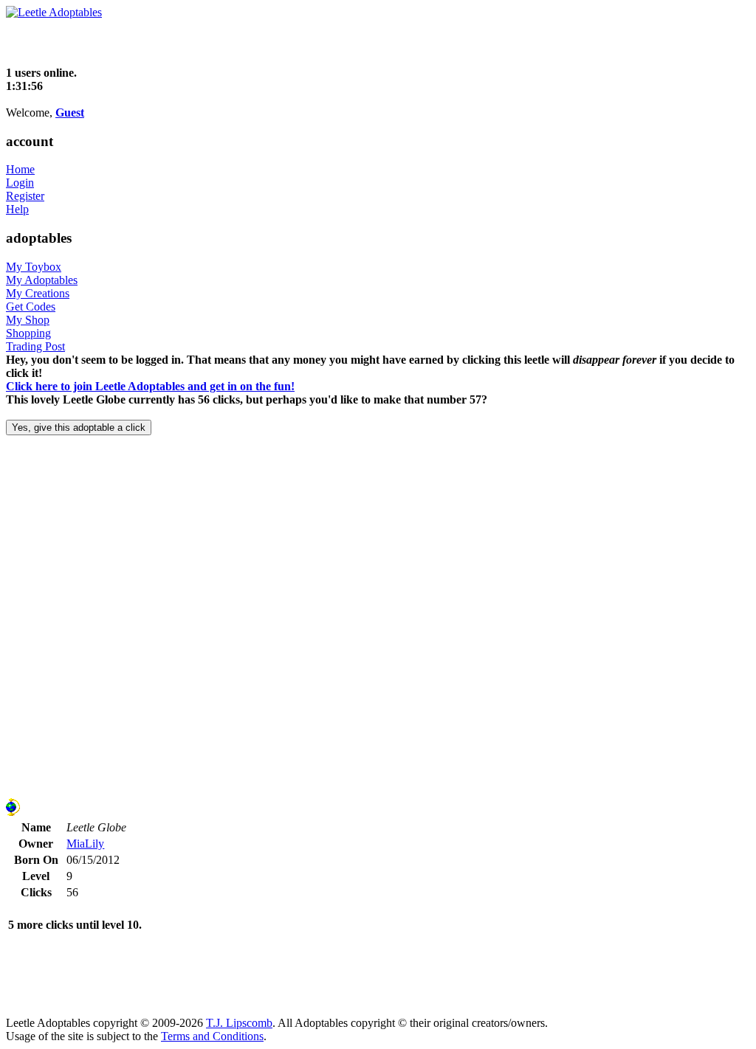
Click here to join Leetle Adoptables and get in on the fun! (150, 386)
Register (25, 196)
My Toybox (33, 266)
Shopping (28, 333)
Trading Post (35, 346)
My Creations (37, 293)
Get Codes (30, 306)
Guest (69, 112)
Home (20, 169)
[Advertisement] (178, 41)
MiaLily (85, 843)
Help (17, 209)
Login (20, 182)
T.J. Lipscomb (239, 1023)
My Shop (27, 320)
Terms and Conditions (212, 1036)
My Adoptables (42, 280)
